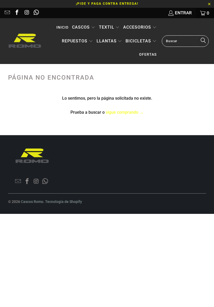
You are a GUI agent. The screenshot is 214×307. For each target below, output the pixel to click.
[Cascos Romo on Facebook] (17, 13)
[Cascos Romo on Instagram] (26, 13)
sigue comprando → (125, 112)
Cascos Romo (32, 202)
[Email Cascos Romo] (7, 13)
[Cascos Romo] (24, 41)
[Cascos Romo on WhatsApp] (36, 13)
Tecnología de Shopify (63, 202)
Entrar (183, 12)
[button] (83, 28)
